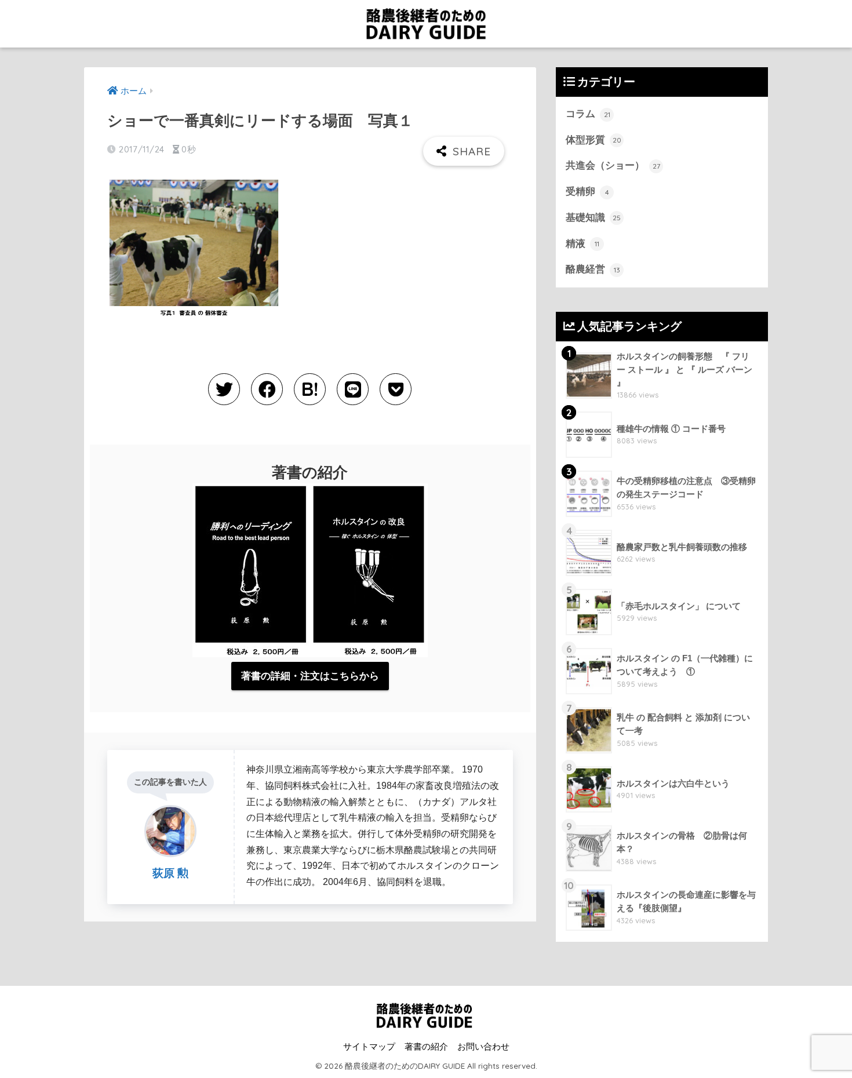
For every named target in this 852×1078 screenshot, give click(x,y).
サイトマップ (369, 1046)
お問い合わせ (483, 1046)
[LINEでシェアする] (353, 389)
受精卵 (587, 191)
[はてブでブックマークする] (310, 389)
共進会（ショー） (613, 165)
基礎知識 (593, 217)
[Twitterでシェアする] (224, 389)
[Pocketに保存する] (396, 389)
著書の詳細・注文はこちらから (310, 676)
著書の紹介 (426, 1046)
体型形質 (593, 139)
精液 (582, 243)
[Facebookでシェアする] (267, 389)
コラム (588, 113)
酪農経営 (593, 269)
